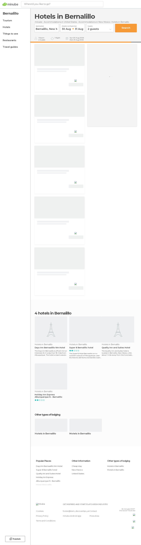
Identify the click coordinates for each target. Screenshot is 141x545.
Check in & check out (69, 25)
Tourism (7, 20)
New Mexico (77, 470)
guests (90, 25)
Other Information (81, 461)
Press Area (94, 516)
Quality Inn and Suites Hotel (116, 348)
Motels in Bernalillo (80, 434)
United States (78, 473)
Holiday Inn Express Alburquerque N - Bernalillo (48, 396)
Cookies (40, 511)
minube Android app (72, 516)
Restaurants (9, 40)
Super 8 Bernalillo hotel (81, 348)
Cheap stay (77, 466)
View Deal (76, 85)
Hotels (6, 27)
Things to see (10, 33)
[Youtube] (133, 505)
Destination (40, 25)
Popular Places (43, 461)
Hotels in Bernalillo (45, 434)
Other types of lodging (118, 461)
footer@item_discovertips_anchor (78, 511)
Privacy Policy (42, 516)
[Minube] (10, 4)
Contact (93, 511)
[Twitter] (126, 505)
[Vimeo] (130, 505)
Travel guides (10, 47)
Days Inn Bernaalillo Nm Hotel (50, 348)
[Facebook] (123, 505)
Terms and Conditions (45, 521)
